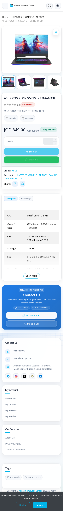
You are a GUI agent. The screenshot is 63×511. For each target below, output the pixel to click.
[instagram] (16, 376)
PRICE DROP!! (34, 477)
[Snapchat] (32, 376)
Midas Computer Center (30, 490)
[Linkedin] (40, 376)
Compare (29, 118)
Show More (31, 275)
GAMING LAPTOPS (34, 16)
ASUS (14, 170)
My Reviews (11, 410)
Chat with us (34, 160)
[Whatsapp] (22, 184)
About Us (10, 437)
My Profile (10, 416)
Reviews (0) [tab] (26, 198)
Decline (22, 505)
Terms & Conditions (15, 449)
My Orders (10, 404)
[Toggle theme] (58, 6)
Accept (40, 505)
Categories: (10, 175)
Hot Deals (15, 477)
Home (5, 16)
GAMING (53, 175)
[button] (5, 6)
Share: (7, 183)
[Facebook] (15, 184)
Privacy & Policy (13, 443)
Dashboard (10, 398)
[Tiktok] (24, 376)
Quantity (9, 141)
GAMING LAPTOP (13, 178)
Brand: (7, 170)
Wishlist (12, 118)
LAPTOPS (17, 16)
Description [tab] (11, 198)
